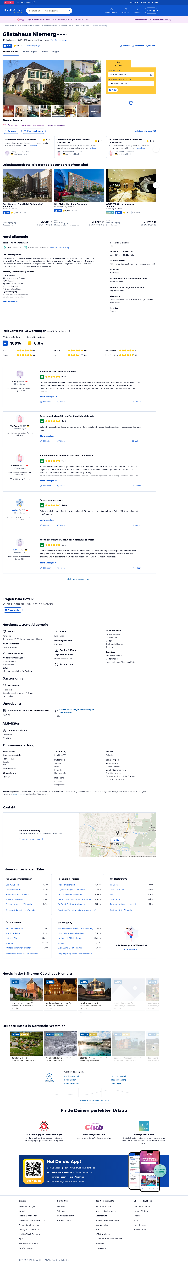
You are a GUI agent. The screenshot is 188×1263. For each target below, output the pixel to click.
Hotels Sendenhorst (72, 1083)
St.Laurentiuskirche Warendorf (19, 904)
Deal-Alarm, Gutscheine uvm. (32, 1220)
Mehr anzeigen (9, 301)
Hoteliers (61, 1206)
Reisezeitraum (114, 70)
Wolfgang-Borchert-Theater (18, 948)
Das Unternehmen (142, 1206)
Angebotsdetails (19, 794)
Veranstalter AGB (103, 1206)
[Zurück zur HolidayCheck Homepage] (13, 11)
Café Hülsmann (117, 890)
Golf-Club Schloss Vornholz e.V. (71, 904)
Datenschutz (101, 1216)
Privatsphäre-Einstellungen (108, 1220)
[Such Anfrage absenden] (69, 11)
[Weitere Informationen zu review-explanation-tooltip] (38, 46)
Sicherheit (100, 1243)
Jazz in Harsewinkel (14, 928)
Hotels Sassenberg (118, 1080)
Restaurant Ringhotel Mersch (123, 904)
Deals (8, 2)
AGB (98, 1229)
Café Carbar (115, 899)
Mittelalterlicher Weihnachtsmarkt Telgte (76, 928)
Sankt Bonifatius (13, 890)
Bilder (44, 51)
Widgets (61, 1211)
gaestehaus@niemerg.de (33, 839)
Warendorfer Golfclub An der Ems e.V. (75, 899)
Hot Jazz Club (12, 938)
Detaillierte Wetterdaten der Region (94, 1100)
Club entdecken (140, 20)
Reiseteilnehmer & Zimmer (120, 79)
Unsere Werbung (141, 1211)
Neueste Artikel (140, 1229)
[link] (111, 11)
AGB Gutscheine (103, 1234)
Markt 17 (114, 894)
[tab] (118, 63)
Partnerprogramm (65, 1216)
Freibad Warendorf (66, 885)
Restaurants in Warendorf (121, 910)
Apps (21, 1239)
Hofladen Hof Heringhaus (69, 938)
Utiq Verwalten (102, 1225)
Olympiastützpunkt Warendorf (71, 890)
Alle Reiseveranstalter (28, 1243)
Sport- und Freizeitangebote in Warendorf (77, 910)
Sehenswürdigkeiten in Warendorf (21, 910)
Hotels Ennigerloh (71, 1076)
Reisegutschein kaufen (29, 1229)
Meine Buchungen (27, 1206)
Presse (137, 1216)
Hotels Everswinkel (118, 1076)
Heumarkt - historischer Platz (19, 894)
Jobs (136, 1220)
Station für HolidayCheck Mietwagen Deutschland (76, 711)
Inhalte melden (25, 1248)
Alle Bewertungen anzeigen (78, 579)
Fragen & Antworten (28, 1216)
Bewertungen (30, 51)
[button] (33, 82)
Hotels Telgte (115, 1083)
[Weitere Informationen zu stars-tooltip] (67, 34)
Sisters (61, 943)
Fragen (55, 51)
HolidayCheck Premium (29, 1234)
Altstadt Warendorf (14, 899)
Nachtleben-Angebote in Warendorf (22, 954)
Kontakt (133, 2)
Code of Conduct (64, 1220)
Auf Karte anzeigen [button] (59, 40)
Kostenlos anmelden (160, 20)
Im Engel (114, 885)
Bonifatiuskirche (13, 885)
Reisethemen (140, 1225)
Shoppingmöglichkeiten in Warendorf (75, 954)
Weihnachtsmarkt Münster (70, 948)
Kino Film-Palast (13, 933)
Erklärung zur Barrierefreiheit (109, 1239)
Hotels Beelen (70, 1080)
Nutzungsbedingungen (106, 1211)
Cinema (9, 943)
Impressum (101, 1248)
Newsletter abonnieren (29, 1225)
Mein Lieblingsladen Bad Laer (71, 933)
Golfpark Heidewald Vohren (70, 894)
